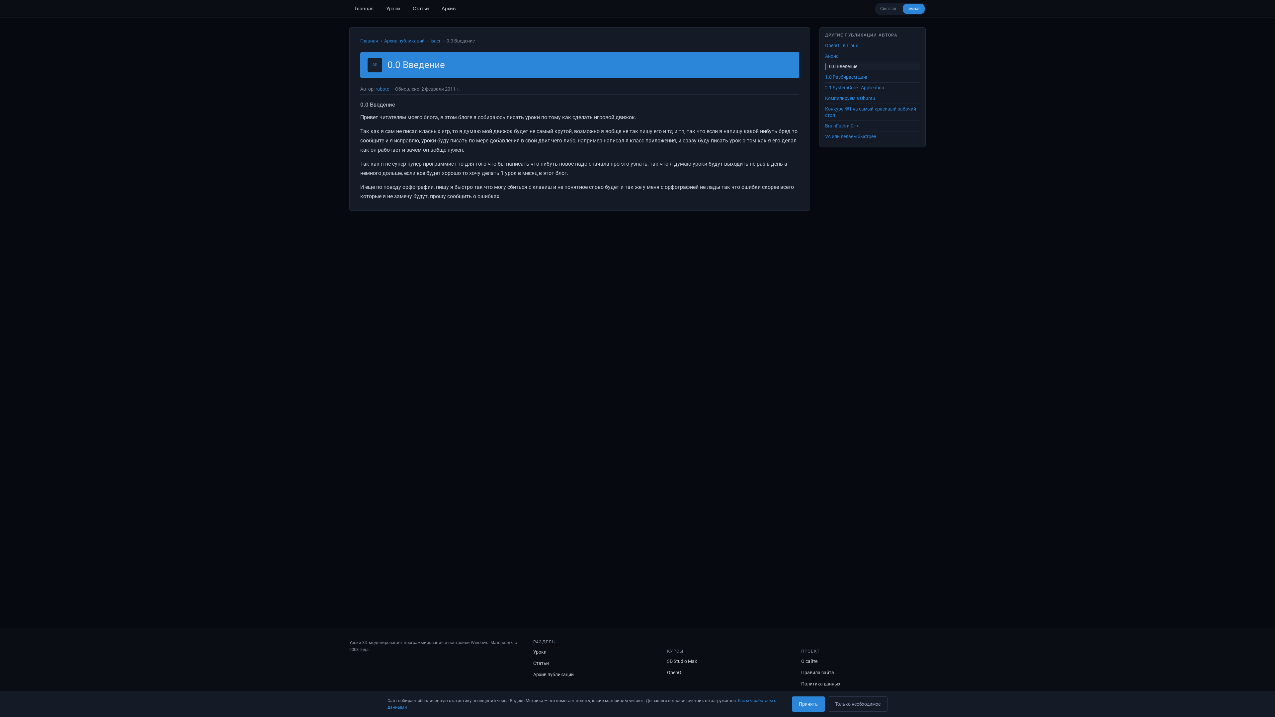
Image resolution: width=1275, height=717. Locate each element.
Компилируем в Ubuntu (850, 98)
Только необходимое (858, 704)
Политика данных (820, 683)
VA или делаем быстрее (850, 136)
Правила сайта (817, 672)
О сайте (809, 661)
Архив (449, 9)
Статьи (421, 9)
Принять (808, 704)
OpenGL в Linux (841, 45)
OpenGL (675, 672)
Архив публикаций (404, 40)
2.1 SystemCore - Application (854, 87)
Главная (364, 9)
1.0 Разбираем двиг (846, 77)
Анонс (831, 56)
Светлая (888, 8)
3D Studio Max (682, 661)
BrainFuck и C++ (842, 125)
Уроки (393, 9)
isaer (436, 40)
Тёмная (914, 8)
